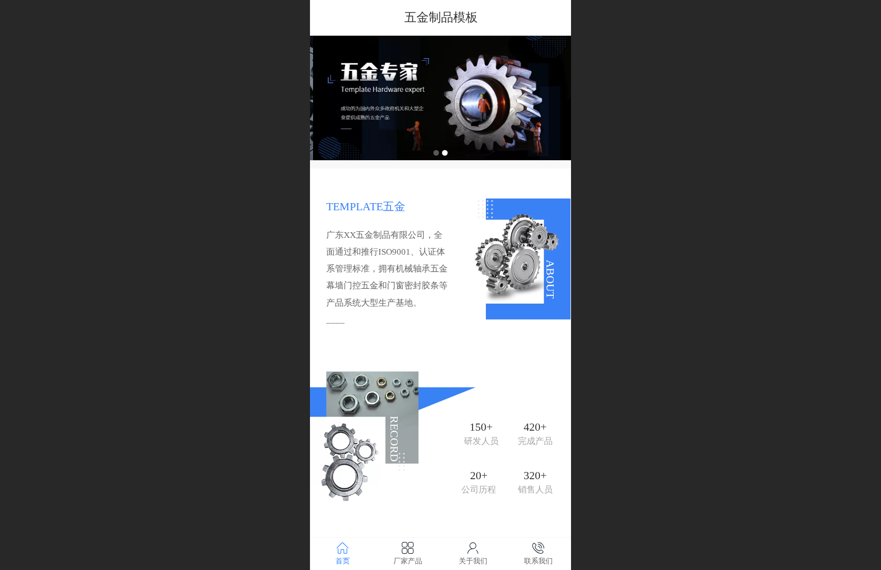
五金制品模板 (441, 17)
